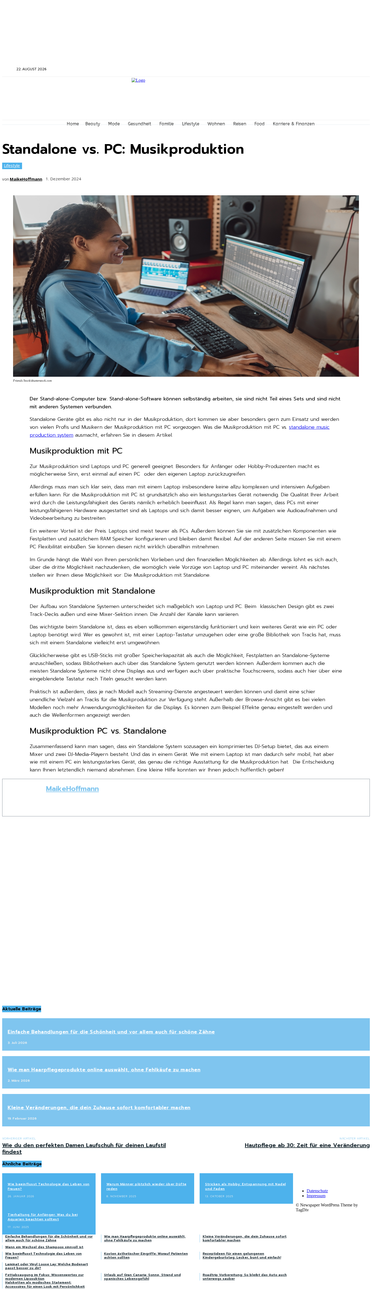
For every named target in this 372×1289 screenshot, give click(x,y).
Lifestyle (12, 165)
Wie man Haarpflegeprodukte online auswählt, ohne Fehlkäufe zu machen (104, 1070)
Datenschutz (317, 1190)
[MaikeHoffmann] (24, 798)
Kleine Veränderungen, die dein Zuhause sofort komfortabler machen (99, 1107)
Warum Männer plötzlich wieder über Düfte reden (146, 1186)
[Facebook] (300, 69)
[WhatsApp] (151, 177)
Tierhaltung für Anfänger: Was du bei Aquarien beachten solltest (43, 1217)
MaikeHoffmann (26, 179)
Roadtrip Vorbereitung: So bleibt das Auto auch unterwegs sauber (245, 1276)
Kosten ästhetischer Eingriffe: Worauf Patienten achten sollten (146, 1255)
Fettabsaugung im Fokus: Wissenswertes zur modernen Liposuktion (44, 1276)
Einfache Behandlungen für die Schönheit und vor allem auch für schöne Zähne (111, 1032)
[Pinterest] (130, 177)
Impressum (316, 1195)
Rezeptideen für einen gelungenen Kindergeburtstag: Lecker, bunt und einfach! (242, 1255)
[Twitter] (314, 69)
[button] (8, 68)
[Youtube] (329, 69)
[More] (171, 177)
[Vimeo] (321, 69)
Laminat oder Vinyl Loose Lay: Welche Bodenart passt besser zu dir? (46, 1266)
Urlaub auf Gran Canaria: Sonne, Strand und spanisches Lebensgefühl (142, 1276)
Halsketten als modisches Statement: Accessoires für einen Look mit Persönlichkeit (45, 1284)
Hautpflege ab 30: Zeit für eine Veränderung (307, 1145)
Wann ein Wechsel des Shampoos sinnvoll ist (44, 1247)
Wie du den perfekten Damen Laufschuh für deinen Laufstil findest (84, 1148)
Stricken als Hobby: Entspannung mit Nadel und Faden (245, 1186)
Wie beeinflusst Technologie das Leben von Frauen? (49, 1186)
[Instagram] (307, 69)
